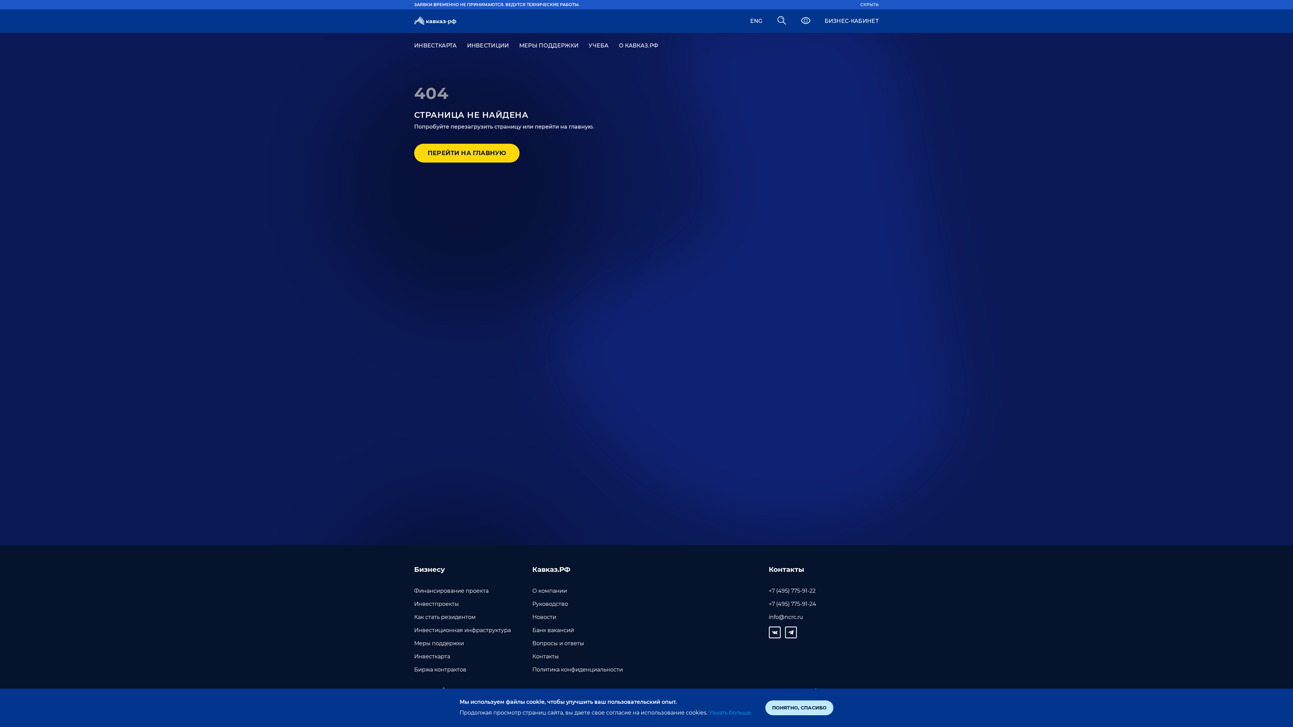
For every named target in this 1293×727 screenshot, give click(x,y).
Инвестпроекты (436, 604)
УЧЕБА (599, 45)
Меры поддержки (439, 643)
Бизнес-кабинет (852, 21)
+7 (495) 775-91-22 (792, 591)
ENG (756, 21)
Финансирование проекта (451, 591)
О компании (549, 591)
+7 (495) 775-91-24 (792, 604)
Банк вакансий (553, 630)
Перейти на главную (467, 153)
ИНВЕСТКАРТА (435, 45)
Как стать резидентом (445, 617)
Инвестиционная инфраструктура (462, 630)
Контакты (545, 656)
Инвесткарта (432, 656)
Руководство (550, 604)
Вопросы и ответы (558, 643)
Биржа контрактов (440, 669)
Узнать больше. (730, 712)
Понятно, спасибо (799, 708)
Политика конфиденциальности (577, 669)
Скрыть (869, 5)
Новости (544, 617)
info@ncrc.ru (786, 617)
